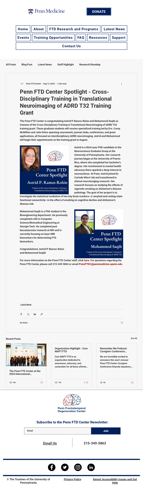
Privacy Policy (72, 479)
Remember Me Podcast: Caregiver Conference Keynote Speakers (113, 350)
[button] (38, 29)
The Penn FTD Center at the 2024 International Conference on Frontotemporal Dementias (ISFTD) (24, 372)
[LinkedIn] (91, 467)
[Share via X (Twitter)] (28, 314)
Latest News (45, 64)
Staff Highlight (65, 64)
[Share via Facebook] (21, 314)
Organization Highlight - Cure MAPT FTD (71, 350)
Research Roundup (89, 64)
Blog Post (27, 64)
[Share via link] (41, 314)
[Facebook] (51, 467)
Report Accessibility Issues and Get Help (115, 481)
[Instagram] (78, 467)
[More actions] (121, 83)
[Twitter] (65, 467)
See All (134, 338)
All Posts (11, 64)
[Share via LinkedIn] (35, 314)
